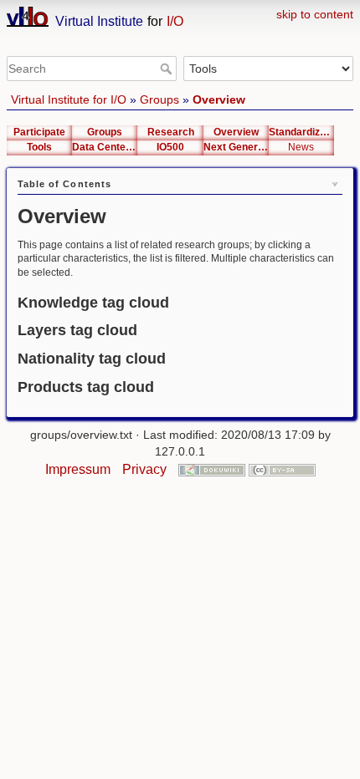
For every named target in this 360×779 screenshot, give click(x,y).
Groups (159, 99)
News (301, 147)
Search (168, 68)
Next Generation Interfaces (236, 147)
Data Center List (104, 147)
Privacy (144, 469)
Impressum (78, 469)
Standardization (301, 132)
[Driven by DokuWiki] (211, 469)
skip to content (314, 14)
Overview (219, 99)
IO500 (170, 147)
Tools (39, 147)
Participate (39, 132)
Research (170, 132)
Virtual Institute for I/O (68, 99)
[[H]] (180, 10)
